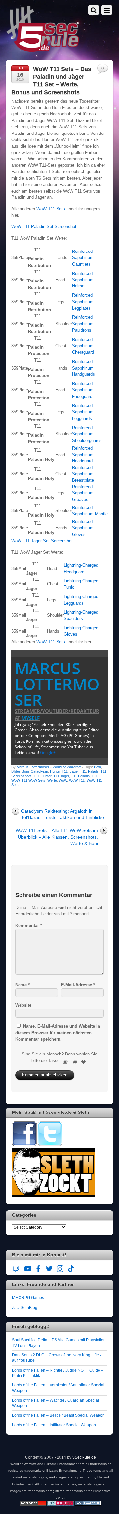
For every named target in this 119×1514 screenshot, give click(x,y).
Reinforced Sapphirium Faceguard (83, 390)
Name (22, 984)
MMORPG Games (28, 1297)
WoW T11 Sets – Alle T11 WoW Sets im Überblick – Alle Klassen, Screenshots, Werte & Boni (57, 837)
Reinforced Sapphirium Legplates (83, 302)
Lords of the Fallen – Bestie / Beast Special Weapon (58, 1415)
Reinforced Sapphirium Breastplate (83, 474)
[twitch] (16, 1267)
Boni (25, 771)
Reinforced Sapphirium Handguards (83, 368)
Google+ (48, 752)
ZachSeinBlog (24, 1307)
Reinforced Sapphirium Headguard (83, 454)
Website (23, 1005)
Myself (30, 718)
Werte (52, 780)
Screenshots (21, 776)
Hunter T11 (59, 771)
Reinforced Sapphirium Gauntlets (83, 258)
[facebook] (38, 1267)
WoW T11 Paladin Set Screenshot (43, 226)
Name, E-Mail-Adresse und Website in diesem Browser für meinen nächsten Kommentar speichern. (57, 1033)
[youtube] (27, 1267)
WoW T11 (77, 780)
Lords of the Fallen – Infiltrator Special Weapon (54, 1425)
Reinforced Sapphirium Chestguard (83, 346)
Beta (97, 767)
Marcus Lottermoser (57, 683)
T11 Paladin (80, 776)
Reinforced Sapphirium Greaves (83, 493)
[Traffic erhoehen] (88, 1504)
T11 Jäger (61, 776)
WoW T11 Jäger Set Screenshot (42, 540)
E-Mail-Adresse (78, 984)
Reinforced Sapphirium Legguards (83, 412)
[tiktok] (71, 1267)
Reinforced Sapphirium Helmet (83, 280)
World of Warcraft (67, 767)
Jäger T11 (78, 771)
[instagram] (60, 1267)
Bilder (15, 771)
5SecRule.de (84, 1457)
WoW (63, 780)
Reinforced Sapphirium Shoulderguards (87, 434)
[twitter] (49, 1267)
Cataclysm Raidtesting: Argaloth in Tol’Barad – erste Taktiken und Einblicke (62, 814)
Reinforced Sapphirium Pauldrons (83, 324)
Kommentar (28, 925)
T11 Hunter (42, 776)
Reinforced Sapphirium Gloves (83, 528)
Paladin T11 (97, 771)
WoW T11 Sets (50, 208)
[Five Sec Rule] (43, 49)
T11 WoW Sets (33, 780)
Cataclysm (39, 771)
